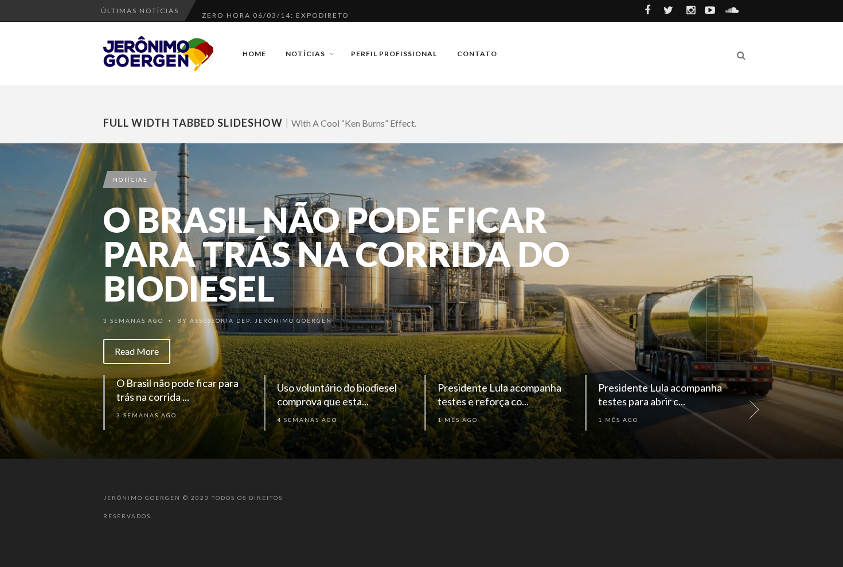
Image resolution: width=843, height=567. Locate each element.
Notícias (305, 53)
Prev (14, 300)
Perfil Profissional (394, 53)
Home (254, 53)
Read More (137, 351)
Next (828, 300)
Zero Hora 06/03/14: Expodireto (275, 10)
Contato (477, 53)
